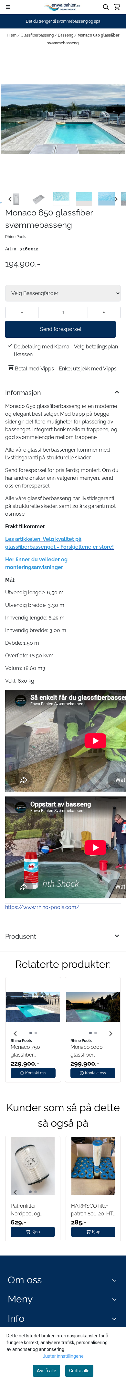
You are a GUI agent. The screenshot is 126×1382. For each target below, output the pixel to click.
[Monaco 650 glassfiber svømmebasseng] (63, 119)
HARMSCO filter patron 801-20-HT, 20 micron (92, 1210)
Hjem (12, 35)
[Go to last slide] (10, 199)
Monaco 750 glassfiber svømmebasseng (31, 1051)
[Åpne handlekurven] (117, 7)
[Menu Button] (8, 7)
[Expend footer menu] (116, 1299)
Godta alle (79, 1370)
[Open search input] (106, 7)
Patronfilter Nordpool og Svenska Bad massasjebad (26, 1210)
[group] (33, 1033)
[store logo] (63, 7)
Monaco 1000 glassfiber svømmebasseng (90, 1051)
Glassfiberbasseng (38, 35)
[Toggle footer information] (115, 1280)
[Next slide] (115, 199)
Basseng (66, 35)
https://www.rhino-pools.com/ (42, 907)
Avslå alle (46, 1370)
